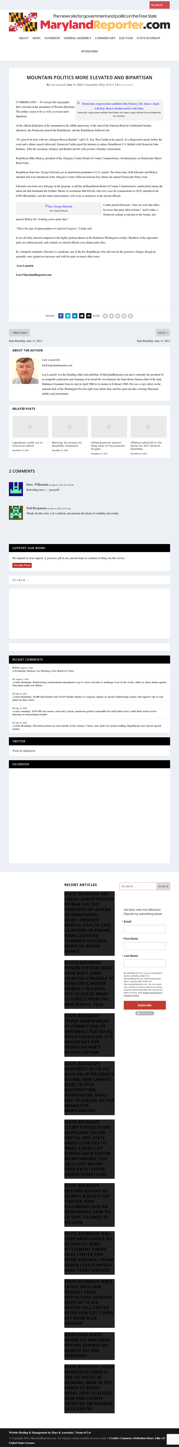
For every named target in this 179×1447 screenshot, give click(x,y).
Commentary (105, 38)
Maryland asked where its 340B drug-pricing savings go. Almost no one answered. (88, 1345)
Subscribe (145, 1005)
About (24, 38)
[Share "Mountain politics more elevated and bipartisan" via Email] (81, 315)
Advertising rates (18, 920)
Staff (11, 886)
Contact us (15, 937)
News (37, 38)
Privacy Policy (17, 928)
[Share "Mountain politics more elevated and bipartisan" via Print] (88, 315)
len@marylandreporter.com (57, 365)
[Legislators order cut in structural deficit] (30, 427)
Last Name (131, 955)
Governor (52, 38)
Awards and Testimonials (23, 895)
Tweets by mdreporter (23, 751)
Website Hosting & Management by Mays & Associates (41, 1432)
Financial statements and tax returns (28, 903)
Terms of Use (83, 1432)
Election (126, 38)
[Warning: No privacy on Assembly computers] (70, 427)
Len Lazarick (58, 84)
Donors (13, 912)
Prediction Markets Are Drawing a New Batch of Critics (44, 671)
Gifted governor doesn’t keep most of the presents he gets (108, 446)
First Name (131, 938)
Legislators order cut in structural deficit (27, 444)
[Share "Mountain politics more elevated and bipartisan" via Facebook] (60, 315)
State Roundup (148, 38)
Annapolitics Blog (95, 84)
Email (127, 921)
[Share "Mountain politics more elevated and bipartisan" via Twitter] (67, 315)
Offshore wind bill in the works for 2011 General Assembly (146, 446)
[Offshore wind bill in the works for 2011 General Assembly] (148, 427)
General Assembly (77, 38)
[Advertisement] (89, 614)
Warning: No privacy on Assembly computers (67, 444)
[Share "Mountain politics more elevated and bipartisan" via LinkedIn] (74, 315)
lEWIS (15, 667)
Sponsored (89, 51)
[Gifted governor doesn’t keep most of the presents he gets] (109, 427)
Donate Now (22, 565)
